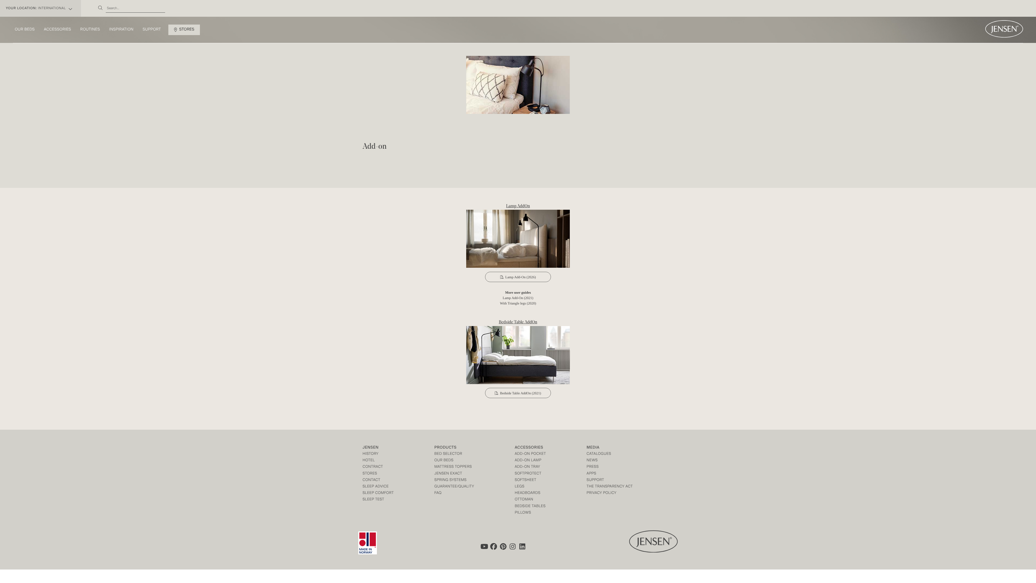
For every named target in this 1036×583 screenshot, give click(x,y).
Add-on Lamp (528, 460)
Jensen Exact (448, 474)
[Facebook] (493, 546)
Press (593, 467)
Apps (591, 474)
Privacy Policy (601, 493)
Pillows (523, 513)
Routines (90, 30)
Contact (371, 480)
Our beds (25, 30)
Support (152, 30)
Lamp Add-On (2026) (520, 277)
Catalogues (599, 454)
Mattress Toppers (453, 467)
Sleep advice (376, 487)
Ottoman (524, 499)
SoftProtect (528, 474)
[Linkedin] (522, 546)
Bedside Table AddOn (518, 322)
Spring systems (450, 480)
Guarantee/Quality (454, 487)
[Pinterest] (503, 546)
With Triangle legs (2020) (518, 303)
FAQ (438, 493)
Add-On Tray (527, 467)
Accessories (57, 30)
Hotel (369, 460)
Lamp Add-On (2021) (518, 298)
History (371, 454)
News (592, 460)
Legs (519, 487)
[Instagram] (513, 546)
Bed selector (448, 454)
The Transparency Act (610, 487)
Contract (373, 467)
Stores (186, 30)
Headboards (527, 493)
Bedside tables (530, 506)
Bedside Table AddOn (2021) (520, 393)
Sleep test (373, 499)
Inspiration (121, 30)
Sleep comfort (378, 493)
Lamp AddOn (518, 206)
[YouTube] (483, 546)
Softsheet (525, 480)
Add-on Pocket (530, 454)
